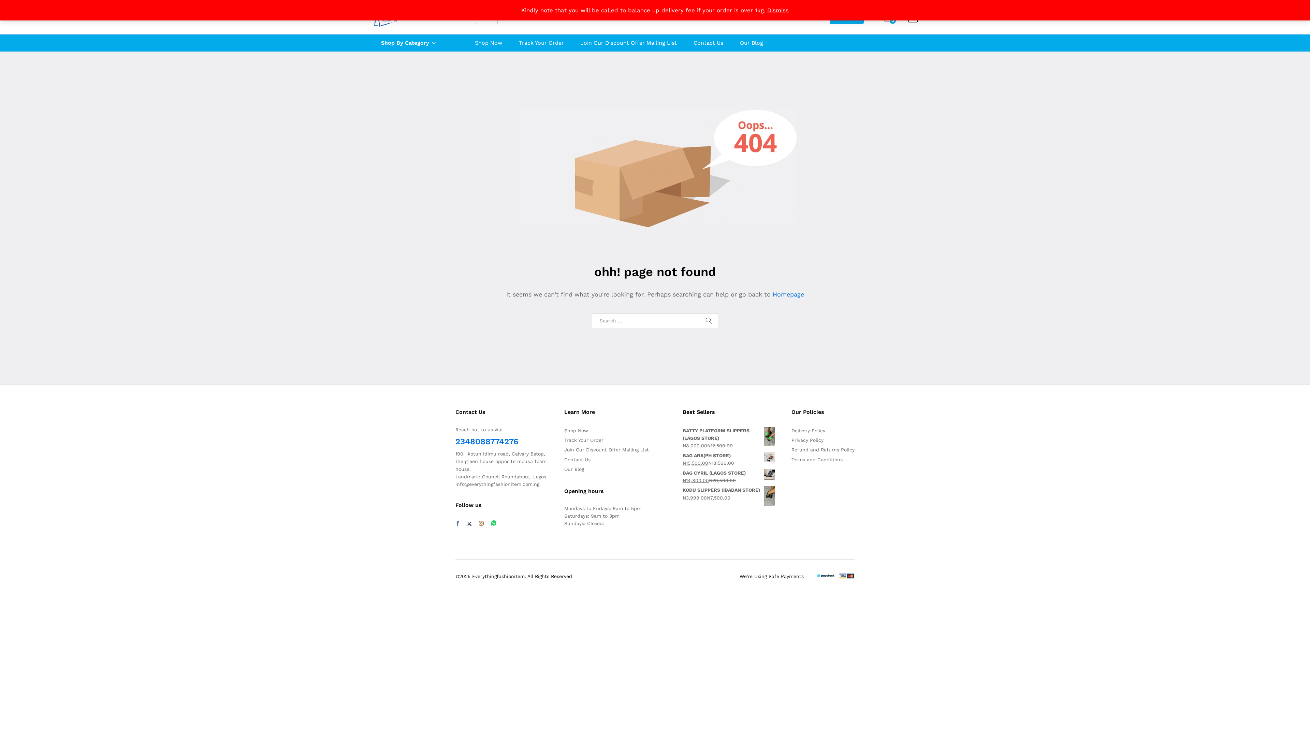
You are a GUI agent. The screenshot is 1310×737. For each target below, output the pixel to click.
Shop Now (488, 43)
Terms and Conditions (817, 459)
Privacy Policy (807, 440)
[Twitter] (469, 524)
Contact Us (708, 43)
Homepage (788, 294)
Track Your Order (541, 43)
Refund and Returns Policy (823, 449)
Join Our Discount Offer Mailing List (629, 43)
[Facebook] (458, 524)
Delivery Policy (808, 430)
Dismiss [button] (778, 10)
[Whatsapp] (493, 524)
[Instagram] (481, 523)
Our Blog (751, 43)
